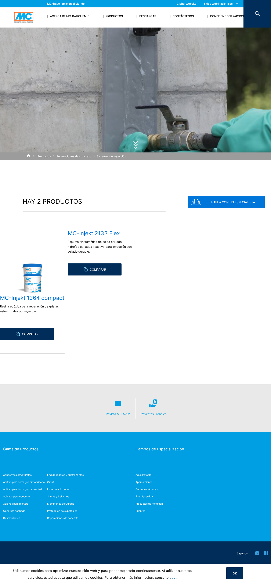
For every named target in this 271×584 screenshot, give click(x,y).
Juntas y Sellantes (58, 496)
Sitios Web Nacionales (218, 3)
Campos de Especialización (160, 449)
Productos (44, 156)
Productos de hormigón (149, 503)
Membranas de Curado (60, 503)
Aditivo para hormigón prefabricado (24, 482)
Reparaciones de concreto (74, 156)
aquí (173, 577)
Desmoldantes (11, 518)
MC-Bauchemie (24, 17)
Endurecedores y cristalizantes (65, 474)
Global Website (186, 3)
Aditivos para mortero (15, 503)
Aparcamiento (144, 482)
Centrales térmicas (147, 489)
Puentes (140, 510)
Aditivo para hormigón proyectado (23, 489)
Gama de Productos (21, 449)
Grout (50, 482)
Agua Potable (143, 474)
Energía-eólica (144, 496)
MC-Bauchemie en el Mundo (66, 3)
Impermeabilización (58, 489)
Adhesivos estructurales (17, 474)
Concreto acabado (14, 510)
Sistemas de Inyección (111, 156)
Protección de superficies (62, 510)
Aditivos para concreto (16, 496)
